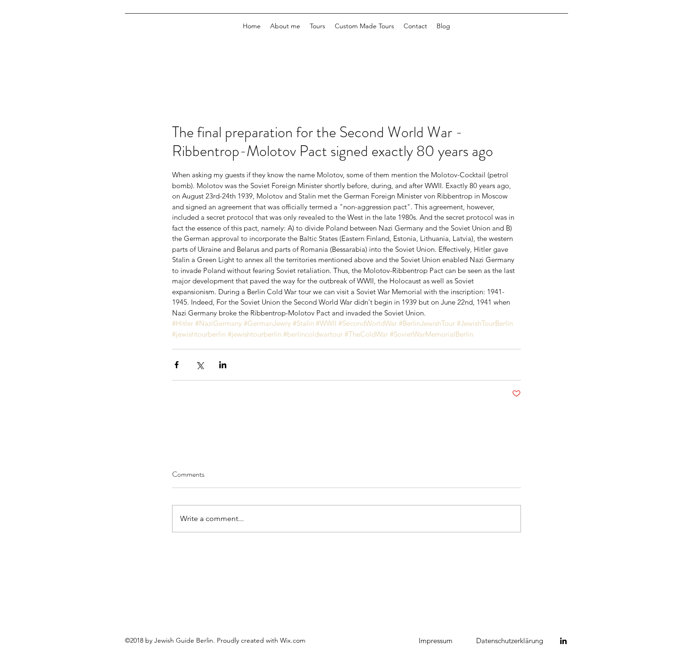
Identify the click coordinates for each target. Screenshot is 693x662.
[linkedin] (563, 640)
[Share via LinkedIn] (222, 364)
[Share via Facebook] (176, 364)
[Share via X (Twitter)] (199, 364)
